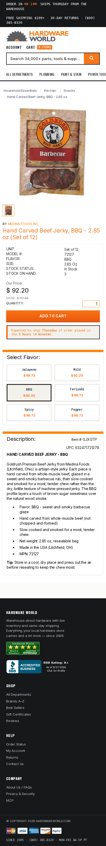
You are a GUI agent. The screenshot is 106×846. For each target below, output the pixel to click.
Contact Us (15, 764)
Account (14, 47)
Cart (38, 47)
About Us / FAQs (19, 787)
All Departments (19, 74)
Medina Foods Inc (23, 224)
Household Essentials (20, 90)
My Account (15, 751)
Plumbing (46, 74)
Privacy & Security (20, 794)
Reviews (12, 721)
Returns (12, 757)
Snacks (69, 90)
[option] (29, 372)
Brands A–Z (15, 701)
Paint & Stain (71, 74)
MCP (10, 800)
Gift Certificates (18, 714)
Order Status (16, 744)
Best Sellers (15, 708)
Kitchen (50, 90)
